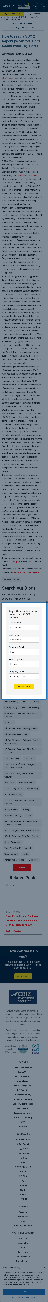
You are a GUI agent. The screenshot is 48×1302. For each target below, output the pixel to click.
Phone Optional (16, 659)
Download (24, 686)
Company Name (16, 671)
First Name (15, 622)
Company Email (17, 647)
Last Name (15, 635)
